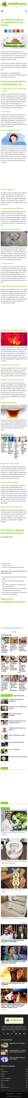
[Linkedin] (7, 1033)
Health (2, 1076)
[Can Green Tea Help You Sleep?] (4, 758)
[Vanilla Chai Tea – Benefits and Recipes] (4, 708)
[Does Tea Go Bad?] (4, 751)
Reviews (3, 1085)
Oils (2, 1082)
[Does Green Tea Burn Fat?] (4, 744)
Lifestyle (3, 1074)
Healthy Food (4, 1071)
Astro (2, 1069)
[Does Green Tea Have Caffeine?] (4, 715)
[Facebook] (3, 1033)
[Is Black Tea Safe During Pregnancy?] (4, 701)
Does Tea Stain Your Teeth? (17, 735)
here (23, 628)
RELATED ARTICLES (6, 695)
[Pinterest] (12, 1033)
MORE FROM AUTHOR (18, 695)
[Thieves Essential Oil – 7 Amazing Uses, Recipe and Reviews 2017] (4, 1052)
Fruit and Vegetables (6, 1078)
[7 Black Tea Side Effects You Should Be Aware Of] (4, 722)
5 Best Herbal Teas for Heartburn (17, 1043)
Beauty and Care (5, 1087)
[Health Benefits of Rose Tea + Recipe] (4, 729)
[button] (26, 11)
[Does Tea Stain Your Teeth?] (4, 737)
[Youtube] (24, 1033)
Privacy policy (19, 1093)
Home (2, 16)
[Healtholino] (14, 4)
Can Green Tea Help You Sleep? (18, 756)
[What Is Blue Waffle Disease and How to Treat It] (4, 1059)
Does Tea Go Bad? (14, 749)
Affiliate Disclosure (10, 1093)
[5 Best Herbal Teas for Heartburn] (4, 1045)
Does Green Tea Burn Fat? (16, 742)
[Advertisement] (14, 175)
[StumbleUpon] (16, 1033)
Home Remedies (5, 1080)
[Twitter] (20, 1033)
